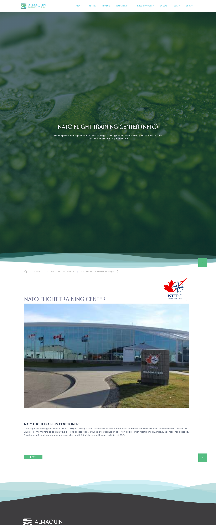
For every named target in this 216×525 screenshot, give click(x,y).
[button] (79, 6)
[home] (38, 6)
